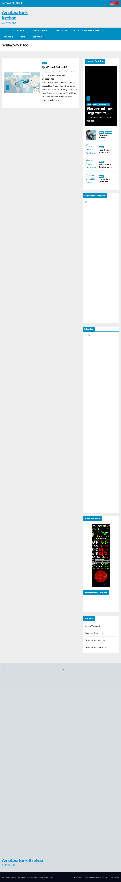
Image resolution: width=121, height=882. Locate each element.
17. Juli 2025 (49, 72)
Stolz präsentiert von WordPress (14, 877)
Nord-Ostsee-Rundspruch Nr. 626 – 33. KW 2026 (105, 168)
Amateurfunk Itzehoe (22, 860)
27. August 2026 (96, 117)
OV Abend (108, 132)
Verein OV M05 (40, 31)
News (23, 37)
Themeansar (48, 877)
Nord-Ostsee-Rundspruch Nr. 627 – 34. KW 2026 (105, 153)
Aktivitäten (61, 31)
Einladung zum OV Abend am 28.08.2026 (104, 139)
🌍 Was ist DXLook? (54, 67)
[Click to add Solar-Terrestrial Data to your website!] (101, 555)
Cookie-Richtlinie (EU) (111, 877)
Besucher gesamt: (93, 647)
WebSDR (8, 37)
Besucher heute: (93, 633)
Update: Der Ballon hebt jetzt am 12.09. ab (105, 183)
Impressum (78, 877)
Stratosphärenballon (87, 31)
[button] (117, 34)
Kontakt (37, 37)
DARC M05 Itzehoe (67, 72)
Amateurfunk (18, 31)
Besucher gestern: (93, 640)
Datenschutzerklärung (93, 877)
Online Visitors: (92, 626)
